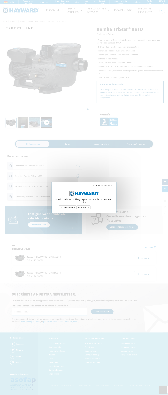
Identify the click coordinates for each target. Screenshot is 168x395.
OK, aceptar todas (67, 207)
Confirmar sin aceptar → (102, 185)
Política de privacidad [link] (100, 207)
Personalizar (83, 207)
